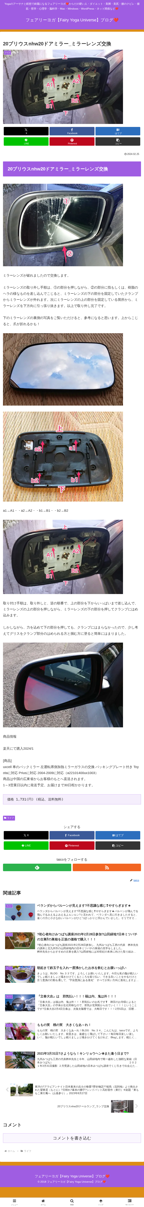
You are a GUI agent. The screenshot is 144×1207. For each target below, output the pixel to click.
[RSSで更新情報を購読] (107, 867)
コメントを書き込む (72, 1138)
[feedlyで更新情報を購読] (37, 867)
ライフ (10, 818)
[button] (117, 141)
